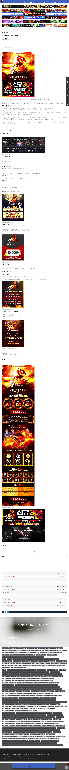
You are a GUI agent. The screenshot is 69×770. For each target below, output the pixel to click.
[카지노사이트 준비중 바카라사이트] (13, 14)
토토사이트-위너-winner (35, 740)
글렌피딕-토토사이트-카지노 (18, 732)
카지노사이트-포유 (16, 714)
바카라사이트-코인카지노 (17, 652)
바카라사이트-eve (33, 734)
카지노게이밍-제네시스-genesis (21, 710)
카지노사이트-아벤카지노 (57, 674)
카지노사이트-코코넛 (59, 721)
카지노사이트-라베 (25, 721)
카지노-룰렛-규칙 (62, 669)
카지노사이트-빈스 (30, 712)
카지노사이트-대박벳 (34, 717)
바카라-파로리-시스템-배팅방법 (8, 663)
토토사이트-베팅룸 (59, 745)
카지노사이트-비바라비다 (42, 723)
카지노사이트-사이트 (43, 725)
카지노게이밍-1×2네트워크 (32, 710)
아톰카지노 (48, 652)
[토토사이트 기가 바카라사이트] (13, 17)
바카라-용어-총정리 (39, 665)
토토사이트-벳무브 (44, 742)
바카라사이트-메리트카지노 (28, 652)
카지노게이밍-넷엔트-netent (7, 708)
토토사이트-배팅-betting (9, 579)
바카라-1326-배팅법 (6, 667)
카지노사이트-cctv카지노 (36, 674)
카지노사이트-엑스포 (42, 714)
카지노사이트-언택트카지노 (47, 680)
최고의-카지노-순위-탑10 (35, 693)
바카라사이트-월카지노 (51, 650)
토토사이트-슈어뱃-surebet (10, 589)
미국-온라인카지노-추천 (25, 691)
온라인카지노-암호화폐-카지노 (48, 691)
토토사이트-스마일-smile (7, 742)
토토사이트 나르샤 (6, 545)
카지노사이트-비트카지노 (19, 678)
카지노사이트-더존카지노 (37, 680)
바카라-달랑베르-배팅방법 (31, 663)
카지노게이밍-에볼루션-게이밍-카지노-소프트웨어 (11, 699)
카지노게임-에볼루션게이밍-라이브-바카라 (26, 697)
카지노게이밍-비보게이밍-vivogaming (22, 706)
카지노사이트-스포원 (61, 727)
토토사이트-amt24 (8, 583)
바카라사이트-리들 (16, 734)
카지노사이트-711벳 (17, 717)
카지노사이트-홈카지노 (48, 676)
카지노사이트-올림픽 (6, 725)
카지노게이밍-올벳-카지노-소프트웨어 (27, 704)
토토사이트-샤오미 (12, 736)
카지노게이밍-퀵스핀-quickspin (60, 706)
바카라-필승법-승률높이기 (50, 661)
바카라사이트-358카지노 (17, 656)
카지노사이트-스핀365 (47, 719)
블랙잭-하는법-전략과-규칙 (12, 669)
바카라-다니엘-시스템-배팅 (28, 661)
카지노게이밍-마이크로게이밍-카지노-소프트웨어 (11, 704)
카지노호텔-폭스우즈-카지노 (35, 695)
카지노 (21, 2)
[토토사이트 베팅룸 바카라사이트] (13, 10)
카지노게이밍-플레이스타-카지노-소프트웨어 (10, 702)
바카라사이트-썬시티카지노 (35, 648)
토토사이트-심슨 (8, 608)
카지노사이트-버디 (51, 714)
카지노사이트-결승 (24, 714)
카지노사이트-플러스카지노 (32, 686)
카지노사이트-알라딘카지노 (7, 717)
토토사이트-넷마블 (8, 605)
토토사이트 (59, 2)
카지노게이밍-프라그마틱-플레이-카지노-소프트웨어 (46, 699)
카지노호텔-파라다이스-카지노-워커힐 (9, 695)
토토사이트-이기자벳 (52, 742)
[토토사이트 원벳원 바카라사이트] (56, 6)
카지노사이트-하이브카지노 (40, 689)
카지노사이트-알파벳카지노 (46, 674)
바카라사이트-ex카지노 (50, 734)
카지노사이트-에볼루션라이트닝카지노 (9, 682)
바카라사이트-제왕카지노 (18, 650)
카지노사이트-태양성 (51, 717)
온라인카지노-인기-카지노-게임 (37, 691)
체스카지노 (36, 652)
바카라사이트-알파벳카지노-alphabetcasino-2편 (26, 654)
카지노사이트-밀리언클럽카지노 (8, 684)
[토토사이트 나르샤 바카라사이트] (56, 17)
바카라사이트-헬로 (41, 734)
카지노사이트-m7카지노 (7, 676)
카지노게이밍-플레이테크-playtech (53, 704)
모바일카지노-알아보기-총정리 (52, 669)
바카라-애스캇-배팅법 (52, 663)
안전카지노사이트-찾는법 (7, 693)
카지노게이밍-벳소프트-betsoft (48, 706)
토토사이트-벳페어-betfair (31, 736)
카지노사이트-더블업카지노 (7, 689)
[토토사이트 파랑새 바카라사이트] (34, 17)
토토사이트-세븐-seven (60, 736)
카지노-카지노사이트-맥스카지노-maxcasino (50, 684)
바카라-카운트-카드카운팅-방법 (20, 663)
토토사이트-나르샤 (7, 47)
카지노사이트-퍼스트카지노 (21, 686)
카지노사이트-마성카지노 (21, 712)
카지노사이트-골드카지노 (22, 682)
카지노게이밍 (49, 2)
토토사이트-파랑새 (6, 738)
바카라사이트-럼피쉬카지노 (38, 656)
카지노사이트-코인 (33, 721)
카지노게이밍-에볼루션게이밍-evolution (48, 697)
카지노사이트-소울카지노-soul (37, 676)
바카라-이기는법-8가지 (20, 665)
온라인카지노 (32, 2)
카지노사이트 (26, 2)
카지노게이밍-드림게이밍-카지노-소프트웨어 (27, 702)
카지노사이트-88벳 (26, 717)
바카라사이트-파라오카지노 (14, 648)
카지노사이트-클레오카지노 (25, 674)
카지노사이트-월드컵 (57, 719)
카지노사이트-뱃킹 (15, 727)
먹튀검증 (54, 2)
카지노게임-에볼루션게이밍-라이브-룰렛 (54, 695)
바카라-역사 (23, 667)
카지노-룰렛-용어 (6, 671)
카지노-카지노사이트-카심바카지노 (8, 686)
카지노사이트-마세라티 (24, 727)
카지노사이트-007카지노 (42, 682)
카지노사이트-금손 (51, 721)
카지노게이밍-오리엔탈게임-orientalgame (47, 708)
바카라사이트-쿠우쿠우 (38, 732)
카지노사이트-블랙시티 (24, 723)
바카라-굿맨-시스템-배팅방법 (61, 661)
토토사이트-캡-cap (8, 599)
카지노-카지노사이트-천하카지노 (36, 684)
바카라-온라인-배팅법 (29, 665)
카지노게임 (43, 2)
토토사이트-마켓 (42, 745)
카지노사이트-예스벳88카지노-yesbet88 (22, 684)
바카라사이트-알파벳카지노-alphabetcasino (10, 654)
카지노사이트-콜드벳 (43, 727)
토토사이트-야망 (51, 736)
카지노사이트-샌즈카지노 (39, 678)
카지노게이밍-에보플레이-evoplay (20, 708)
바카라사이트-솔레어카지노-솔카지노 (40, 650)
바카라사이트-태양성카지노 (41, 654)
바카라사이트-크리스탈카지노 (57, 648)
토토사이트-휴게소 (18, 745)
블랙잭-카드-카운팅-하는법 (22, 669)
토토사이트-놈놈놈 (51, 745)
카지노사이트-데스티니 (32, 714)
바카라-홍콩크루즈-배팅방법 (39, 661)
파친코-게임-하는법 (32, 669)
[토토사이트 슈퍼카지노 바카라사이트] (56, 10)
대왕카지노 (42, 652)
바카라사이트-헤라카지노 (27, 656)
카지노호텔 (38, 2)
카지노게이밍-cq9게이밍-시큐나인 (40, 704)
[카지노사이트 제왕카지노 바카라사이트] (34, 21)
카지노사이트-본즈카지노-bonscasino (9, 680)
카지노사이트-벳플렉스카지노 (28, 689)
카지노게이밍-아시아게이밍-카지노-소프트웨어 (28, 699)
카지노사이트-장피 (61, 725)
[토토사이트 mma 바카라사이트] (34, 6)
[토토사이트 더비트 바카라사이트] (34, 25)
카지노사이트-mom (52, 727)
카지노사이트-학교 (23, 725)
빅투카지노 (59, 689)
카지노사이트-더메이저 (57, 712)
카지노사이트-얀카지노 (49, 678)
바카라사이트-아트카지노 (29, 732)
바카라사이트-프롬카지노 (7, 656)
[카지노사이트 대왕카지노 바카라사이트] (13, 6)
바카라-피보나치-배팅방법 (18, 661)
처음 (4, 612)
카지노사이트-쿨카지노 (58, 676)
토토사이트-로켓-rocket (9, 576)
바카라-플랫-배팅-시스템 (62, 663)
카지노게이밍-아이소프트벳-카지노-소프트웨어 (58, 702)
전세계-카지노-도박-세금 (34, 671)
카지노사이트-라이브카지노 (52, 723)
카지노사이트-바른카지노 (34, 727)
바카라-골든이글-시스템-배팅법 (59, 665)
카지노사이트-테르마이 (6, 721)
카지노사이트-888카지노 (17, 676)
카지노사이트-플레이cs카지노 (33, 725)
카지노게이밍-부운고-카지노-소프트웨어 (42, 702)
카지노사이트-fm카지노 (27, 676)
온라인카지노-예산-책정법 (60, 691)
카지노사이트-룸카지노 (55, 686)
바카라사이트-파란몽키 (6, 734)
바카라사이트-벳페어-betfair (56, 652)
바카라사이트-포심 (57, 732)
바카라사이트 (13, 2)
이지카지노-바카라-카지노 (7, 732)
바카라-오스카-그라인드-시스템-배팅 (9, 665)
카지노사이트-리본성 (60, 717)
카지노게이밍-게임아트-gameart (8, 710)
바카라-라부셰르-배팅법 (47, 665)
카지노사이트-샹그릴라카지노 (53, 682)
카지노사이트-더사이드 (47, 712)
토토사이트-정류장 (35, 745)
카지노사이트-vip (15, 719)
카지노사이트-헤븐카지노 (29, 678)
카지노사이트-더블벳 (23, 719)
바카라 (18, 2)
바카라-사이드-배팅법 (15, 667)
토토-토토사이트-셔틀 (26, 745)
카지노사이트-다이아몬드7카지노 (44, 686)
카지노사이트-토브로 (6, 719)
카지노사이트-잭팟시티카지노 (8, 678)
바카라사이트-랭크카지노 (25, 648)
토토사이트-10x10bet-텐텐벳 (42, 736)
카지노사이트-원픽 (11, 712)
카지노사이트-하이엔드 (6, 714)
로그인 (12, 4)
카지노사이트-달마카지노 (32, 682)
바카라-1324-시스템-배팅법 (42, 663)
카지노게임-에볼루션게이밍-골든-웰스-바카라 (10, 697)
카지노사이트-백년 (15, 723)
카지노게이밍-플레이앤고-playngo (8, 706)
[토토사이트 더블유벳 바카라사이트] (13, 21)
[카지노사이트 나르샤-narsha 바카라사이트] (34, 145)
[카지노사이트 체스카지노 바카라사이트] (56, 25)
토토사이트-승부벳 (8, 592)
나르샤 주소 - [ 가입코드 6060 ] (7, 130)
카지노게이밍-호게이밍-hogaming (33, 708)
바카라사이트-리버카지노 (52, 654)
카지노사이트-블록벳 (6, 727)
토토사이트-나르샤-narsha (9, 602)
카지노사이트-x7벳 (15, 725)
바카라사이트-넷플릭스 (24, 734)
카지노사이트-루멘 (33, 723)
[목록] (66, 38)
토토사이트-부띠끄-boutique (15, 738)
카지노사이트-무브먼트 (41, 721)
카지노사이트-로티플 (52, 725)
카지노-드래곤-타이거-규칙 (55, 671)
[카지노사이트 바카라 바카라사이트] (6, 2)
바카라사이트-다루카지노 (61, 650)
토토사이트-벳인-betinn (9, 586)
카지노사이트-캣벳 (59, 714)
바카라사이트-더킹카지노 (46, 648)
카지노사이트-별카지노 (17, 689)
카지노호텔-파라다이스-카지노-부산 (46, 693)
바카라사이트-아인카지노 (7, 652)
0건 (6, 39)
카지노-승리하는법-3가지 (41, 669)
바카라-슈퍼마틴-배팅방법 (7, 661)
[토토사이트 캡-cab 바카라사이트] (34, 10)
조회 (63, 573)
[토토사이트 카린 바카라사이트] (56, 21)
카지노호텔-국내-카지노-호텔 (23, 693)
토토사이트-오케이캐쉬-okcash (18, 742)
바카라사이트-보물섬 (48, 732)
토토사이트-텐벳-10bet (9, 595)
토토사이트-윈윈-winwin (21, 736)
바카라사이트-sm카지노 (28, 650)
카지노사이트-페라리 (6, 723)
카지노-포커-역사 (25, 671)
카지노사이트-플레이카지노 (51, 689)
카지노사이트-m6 (39, 719)
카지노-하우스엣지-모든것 (44, 671)
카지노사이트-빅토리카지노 (14, 674)
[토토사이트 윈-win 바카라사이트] (13, 25)
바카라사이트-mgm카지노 (7, 650)
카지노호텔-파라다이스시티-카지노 (22, 695)
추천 (65, 573)
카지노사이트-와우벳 (16, 721)
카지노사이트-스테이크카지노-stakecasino (24, 680)
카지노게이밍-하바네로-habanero (36, 706)
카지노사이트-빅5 (42, 717)
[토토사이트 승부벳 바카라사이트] (34, 14)
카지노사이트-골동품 (38, 712)
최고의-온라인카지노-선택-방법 (15, 691)
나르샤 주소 (5, 359)
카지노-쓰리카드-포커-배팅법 (15, 671)
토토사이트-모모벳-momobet (8, 745)
